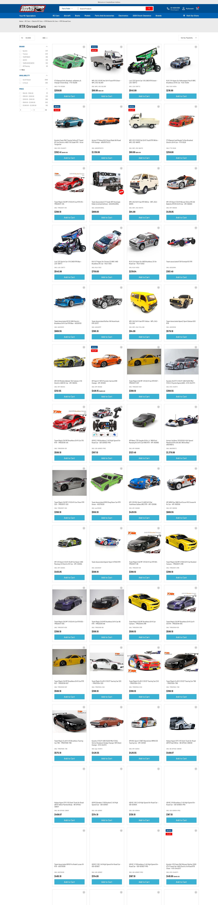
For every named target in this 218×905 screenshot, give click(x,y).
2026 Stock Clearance (142, 15)
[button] (188, 8)
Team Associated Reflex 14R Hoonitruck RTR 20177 (105, 322)
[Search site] (149, 8)
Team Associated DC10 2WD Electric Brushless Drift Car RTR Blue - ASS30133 (67, 322)
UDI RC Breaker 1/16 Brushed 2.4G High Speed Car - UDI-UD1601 (105, 803)
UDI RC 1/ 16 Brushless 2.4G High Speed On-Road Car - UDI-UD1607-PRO (143, 865)
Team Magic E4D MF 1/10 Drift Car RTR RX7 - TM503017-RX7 (144, 382)
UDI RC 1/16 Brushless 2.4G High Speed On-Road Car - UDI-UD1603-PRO (106, 441)
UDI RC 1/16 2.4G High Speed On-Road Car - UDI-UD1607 (106, 865)
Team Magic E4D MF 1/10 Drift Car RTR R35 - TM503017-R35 (69, 622)
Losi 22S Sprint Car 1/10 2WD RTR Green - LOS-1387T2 (143, 81)
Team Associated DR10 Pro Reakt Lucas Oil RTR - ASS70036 (69, 865)
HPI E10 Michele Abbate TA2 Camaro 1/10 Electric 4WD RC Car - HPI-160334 (68, 382)
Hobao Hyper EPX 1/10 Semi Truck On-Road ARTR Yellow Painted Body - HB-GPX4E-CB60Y (69, 804)
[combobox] (116, 8)
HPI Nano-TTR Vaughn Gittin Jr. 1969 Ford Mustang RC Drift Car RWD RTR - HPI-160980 (144, 441)
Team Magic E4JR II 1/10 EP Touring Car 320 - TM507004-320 (106, 682)
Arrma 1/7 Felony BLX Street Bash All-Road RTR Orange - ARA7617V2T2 (106, 141)
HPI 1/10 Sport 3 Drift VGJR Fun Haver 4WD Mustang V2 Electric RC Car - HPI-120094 (68, 563)
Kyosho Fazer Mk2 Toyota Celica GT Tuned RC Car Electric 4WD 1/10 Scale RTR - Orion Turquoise (68, 142)
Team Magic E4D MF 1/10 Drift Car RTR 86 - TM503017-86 (143, 563)
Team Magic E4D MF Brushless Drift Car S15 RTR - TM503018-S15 (69, 441)
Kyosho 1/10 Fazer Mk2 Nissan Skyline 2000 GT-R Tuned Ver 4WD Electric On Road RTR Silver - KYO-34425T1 (181, 866)
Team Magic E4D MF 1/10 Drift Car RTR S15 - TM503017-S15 (69, 203)
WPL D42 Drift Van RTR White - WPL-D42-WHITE (143, 203)
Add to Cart (69, 96)
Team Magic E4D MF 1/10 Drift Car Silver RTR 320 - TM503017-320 (69, 503)
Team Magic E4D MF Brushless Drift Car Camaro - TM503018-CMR (142, 622)
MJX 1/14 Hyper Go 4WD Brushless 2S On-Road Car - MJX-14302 (143, 262)
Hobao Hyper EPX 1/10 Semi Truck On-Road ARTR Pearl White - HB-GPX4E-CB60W (181, 742)
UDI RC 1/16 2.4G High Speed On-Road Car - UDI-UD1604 (143, 803)
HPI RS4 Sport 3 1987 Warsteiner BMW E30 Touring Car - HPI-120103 (143, 742)
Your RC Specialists (27, 15)
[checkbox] (33, 50)
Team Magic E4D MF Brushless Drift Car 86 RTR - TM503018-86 (106, 622)
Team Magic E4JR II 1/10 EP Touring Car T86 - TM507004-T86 (181, 682)
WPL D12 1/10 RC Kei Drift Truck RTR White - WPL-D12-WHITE (144, 141)
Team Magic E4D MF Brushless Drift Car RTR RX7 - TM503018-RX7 (69, 682)
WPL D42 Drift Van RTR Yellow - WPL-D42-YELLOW (143, 322)
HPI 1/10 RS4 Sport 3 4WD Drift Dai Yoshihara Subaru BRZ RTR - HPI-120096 (142, 503)
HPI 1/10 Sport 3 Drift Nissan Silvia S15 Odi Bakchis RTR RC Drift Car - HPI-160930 (180, 203)
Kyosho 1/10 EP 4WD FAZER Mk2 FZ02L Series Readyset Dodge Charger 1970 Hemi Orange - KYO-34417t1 (106, 743)
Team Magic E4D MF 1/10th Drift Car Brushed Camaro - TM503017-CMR (181, 563)
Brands (159, 15)
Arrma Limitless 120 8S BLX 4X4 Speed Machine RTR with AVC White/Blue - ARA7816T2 (179, 442)
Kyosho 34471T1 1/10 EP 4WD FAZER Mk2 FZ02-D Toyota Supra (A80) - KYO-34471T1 (180, 382)
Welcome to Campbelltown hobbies (109, 2)
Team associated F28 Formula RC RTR (179, 261)
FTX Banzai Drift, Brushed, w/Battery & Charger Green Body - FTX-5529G (67, 81)
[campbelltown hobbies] (32, 8)
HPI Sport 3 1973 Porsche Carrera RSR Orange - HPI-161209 (104, 382)
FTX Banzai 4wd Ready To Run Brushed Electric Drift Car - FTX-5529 (179, 141)
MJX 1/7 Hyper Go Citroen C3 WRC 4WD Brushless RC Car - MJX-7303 (105, 262)
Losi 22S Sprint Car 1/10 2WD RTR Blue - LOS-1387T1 (68, 262)
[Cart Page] (197, 8)
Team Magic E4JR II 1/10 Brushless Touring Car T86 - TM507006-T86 (68, 742)
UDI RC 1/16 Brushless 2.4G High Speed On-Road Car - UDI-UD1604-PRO (180, 803)
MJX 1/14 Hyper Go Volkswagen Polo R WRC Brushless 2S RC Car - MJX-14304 (181, 81)
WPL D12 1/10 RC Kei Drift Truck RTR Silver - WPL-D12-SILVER (106, 81)
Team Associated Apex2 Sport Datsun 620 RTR (181, 322)
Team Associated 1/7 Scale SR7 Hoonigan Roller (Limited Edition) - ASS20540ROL (106, 203)
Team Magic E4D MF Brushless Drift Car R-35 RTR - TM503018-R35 (180, 622)
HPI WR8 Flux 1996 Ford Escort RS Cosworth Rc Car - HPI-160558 (181, 503)
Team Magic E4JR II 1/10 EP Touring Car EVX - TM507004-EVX (144, 682)
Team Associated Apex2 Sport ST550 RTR (106, 562)
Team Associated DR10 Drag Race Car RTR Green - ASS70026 (106, 503)
